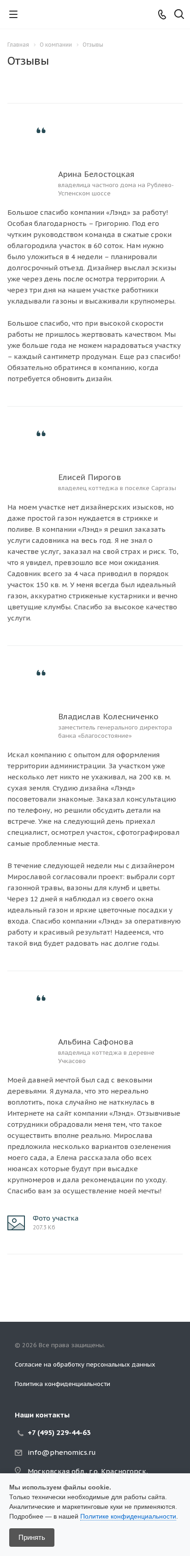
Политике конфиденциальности (128, 1516)
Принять (31, 1537)
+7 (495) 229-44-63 (59, 1432)
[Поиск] (179, 15)
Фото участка (56, 1218)
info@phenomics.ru (62, 1452)
